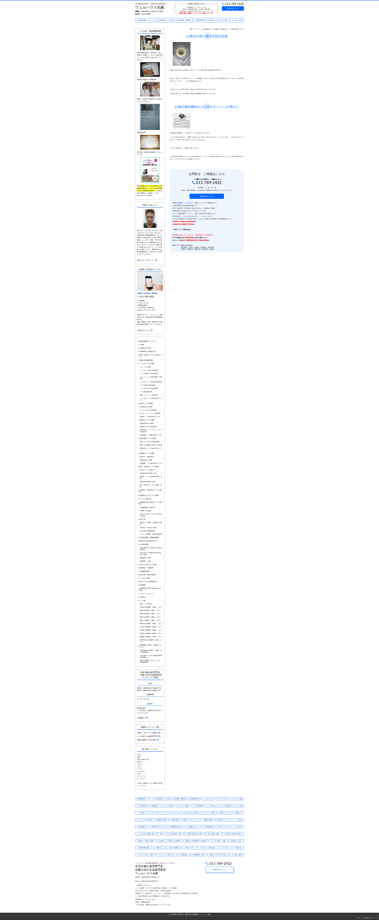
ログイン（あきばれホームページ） (368, 918)
